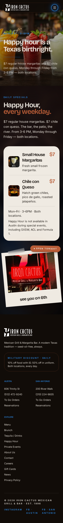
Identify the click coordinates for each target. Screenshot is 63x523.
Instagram (13, 509)
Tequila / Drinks (13, 435)
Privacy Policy (12, 480)
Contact (8, 457)
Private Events (12, 446)
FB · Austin (32, 511)
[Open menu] (54, 7)
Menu (7, 424)
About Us (9, 452)
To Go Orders (11, 399)
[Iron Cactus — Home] (17, 7)
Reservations (11, 405)
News (7, 474)
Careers (8, 463)
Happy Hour (11, 441)
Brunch (8, 430)
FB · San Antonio (49, 511)
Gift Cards (10, 469)
